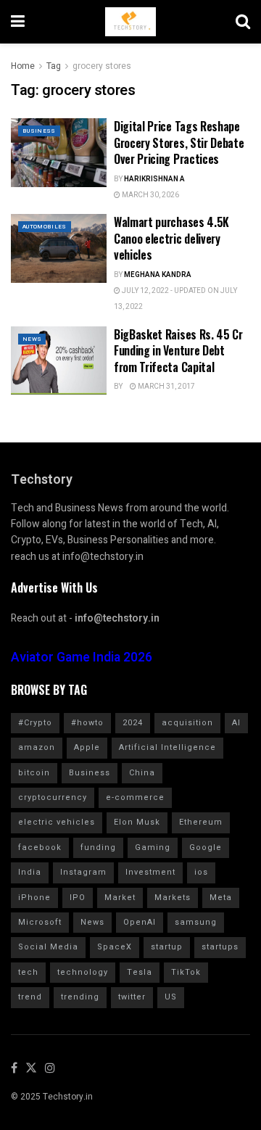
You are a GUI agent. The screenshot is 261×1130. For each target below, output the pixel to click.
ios (201, 872)
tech (28, 972)
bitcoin (34, 773)
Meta (221, 897)
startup (167, 947)
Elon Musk (137, 822)
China (142, 773)
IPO (78, 897)
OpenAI (139, 922)
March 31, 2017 (165, 387)
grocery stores (101, 66)
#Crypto (35, 723)
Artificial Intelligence (167, 747)
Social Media (48, 947)
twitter (132, 997)
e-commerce (135, 797)
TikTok (186, 972)
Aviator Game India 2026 (81, 657)
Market (120, 897)
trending (80, 997)
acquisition (187, 723)
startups (220, 947)
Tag (53, 66)
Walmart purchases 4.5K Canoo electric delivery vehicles (171, 238)
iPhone (34, 897)
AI (236, 723)
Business (39, 131)
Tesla (139, 972)
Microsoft (40, 922)
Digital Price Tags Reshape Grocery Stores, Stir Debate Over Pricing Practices (179, 142)
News (31, 339)
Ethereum (201, 822)
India (29, 872)
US (171, 997)
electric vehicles (56, 822)
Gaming (152, 847)
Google (205, 847)
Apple (87, 747)
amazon (36, 747)
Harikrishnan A (154, 179)
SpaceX (114, 947)
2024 (133, 723)
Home (23, 66)
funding (98, 847)
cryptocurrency (52, 797)
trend (30, 997)
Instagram (83, 872)
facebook (40, 847)
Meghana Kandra (157, 275)
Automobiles (44, 227)
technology (82, 972)
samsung (196, 922)
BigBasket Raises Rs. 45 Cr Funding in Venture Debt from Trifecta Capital (178, 351)
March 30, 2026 (149, 195)
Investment (150, 872)
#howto (87, 723)
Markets (172, 897)
